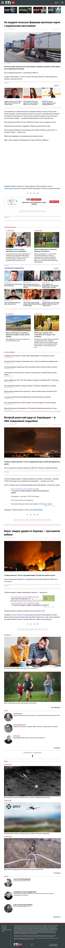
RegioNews (18, 73)
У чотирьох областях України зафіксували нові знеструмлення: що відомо (27, 397)
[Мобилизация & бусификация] (25, 12)
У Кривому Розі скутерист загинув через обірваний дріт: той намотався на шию (29, 356)
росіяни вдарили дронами (31, 615)
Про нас (4, 925)
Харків (19, 629)
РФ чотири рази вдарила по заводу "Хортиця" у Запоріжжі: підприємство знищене (30, 386)
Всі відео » (57, 873)
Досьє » (6, 876)
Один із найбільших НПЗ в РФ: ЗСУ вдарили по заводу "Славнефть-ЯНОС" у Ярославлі (31, 380)
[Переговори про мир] (39, 12)
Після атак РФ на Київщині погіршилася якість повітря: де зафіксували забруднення (30, 361)
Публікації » (8, 635)
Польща (27, 211)
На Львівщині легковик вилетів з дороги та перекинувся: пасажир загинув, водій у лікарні (30, 373)
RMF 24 (35, 73)
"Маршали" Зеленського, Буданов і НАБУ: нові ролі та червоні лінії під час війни (35, 726)
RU (58, 2)
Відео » (6, 761)
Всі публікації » (56, 707)
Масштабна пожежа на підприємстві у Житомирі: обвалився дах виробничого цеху (30, 408)
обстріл (44, 520)
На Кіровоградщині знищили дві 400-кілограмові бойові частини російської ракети (30, 367)
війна (49, 520)
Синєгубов (50, 481)
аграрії (43, 211)
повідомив (12, 468)
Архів (3, 931)
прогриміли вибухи (36, 510)
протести (37, 211)
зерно (32, 211)
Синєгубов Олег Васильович (33, 520)
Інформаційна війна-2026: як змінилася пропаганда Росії (29, 737)
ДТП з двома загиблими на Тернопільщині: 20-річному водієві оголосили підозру (30, 402)
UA (56, 2)
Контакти (4, 927)
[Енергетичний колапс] (10, 12)
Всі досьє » (57, 917)
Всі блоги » (57, 748)
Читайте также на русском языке (40, 29)
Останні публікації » (10, 227)
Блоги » (6, 710)
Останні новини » (9, 352)
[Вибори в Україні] (54, 12)
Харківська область (19, 520)
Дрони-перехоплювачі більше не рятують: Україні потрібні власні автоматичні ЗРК (30, 391)
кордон (22, 211)
